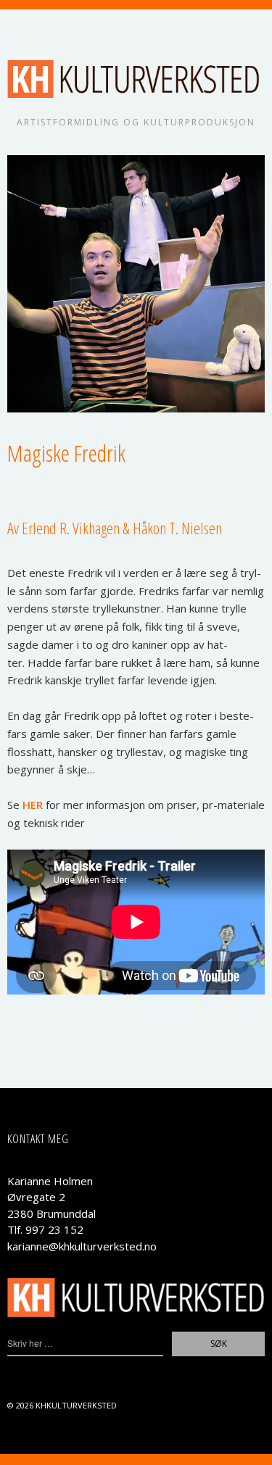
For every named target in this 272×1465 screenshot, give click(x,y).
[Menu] (25, 27)
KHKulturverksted (76, 1405)
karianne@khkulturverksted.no (82, 1246)
